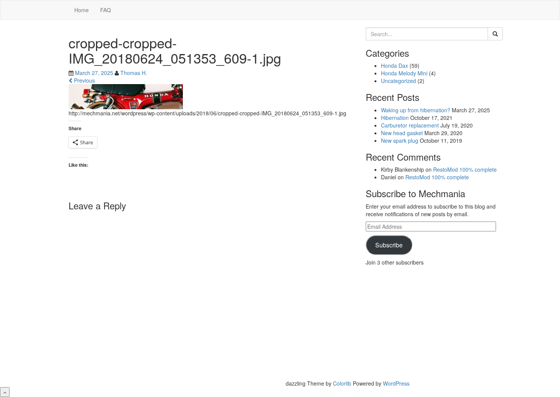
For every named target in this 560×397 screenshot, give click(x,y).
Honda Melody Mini (404, 73)
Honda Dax (394, 65)
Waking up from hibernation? (415, 110)
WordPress (396, 383)
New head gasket (402, 133)
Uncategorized (398, 81)
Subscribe (389, 245)
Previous (83, 80)
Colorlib (342, 383)
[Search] (495, 33)
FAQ (105, 10)
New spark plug (399, 140)
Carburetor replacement (410, 125)
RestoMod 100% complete (465, 169)
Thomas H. (133, 73)
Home (81, 10)
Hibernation (395, 117)
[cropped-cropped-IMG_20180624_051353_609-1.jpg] (126, 96)
